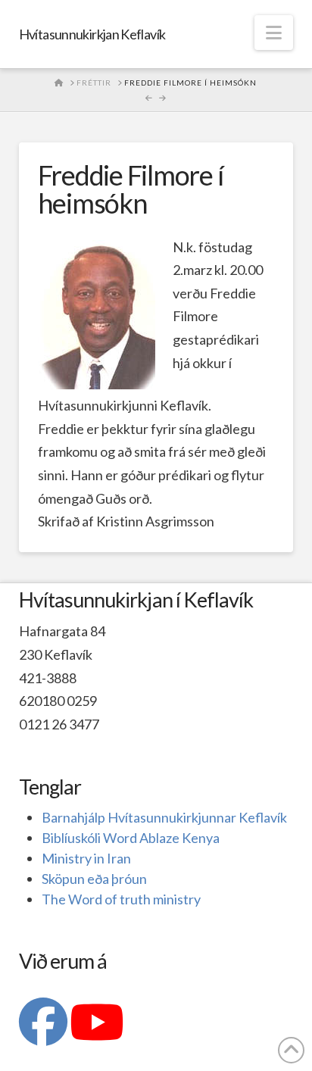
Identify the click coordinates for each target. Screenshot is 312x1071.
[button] (273, 32)
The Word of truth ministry (121, 899)
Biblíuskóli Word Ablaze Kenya (131, 837)
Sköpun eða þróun (94, 878)
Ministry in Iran (86, 858)
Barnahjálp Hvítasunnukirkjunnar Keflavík (164, 817)
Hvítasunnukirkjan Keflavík (92, 34)
